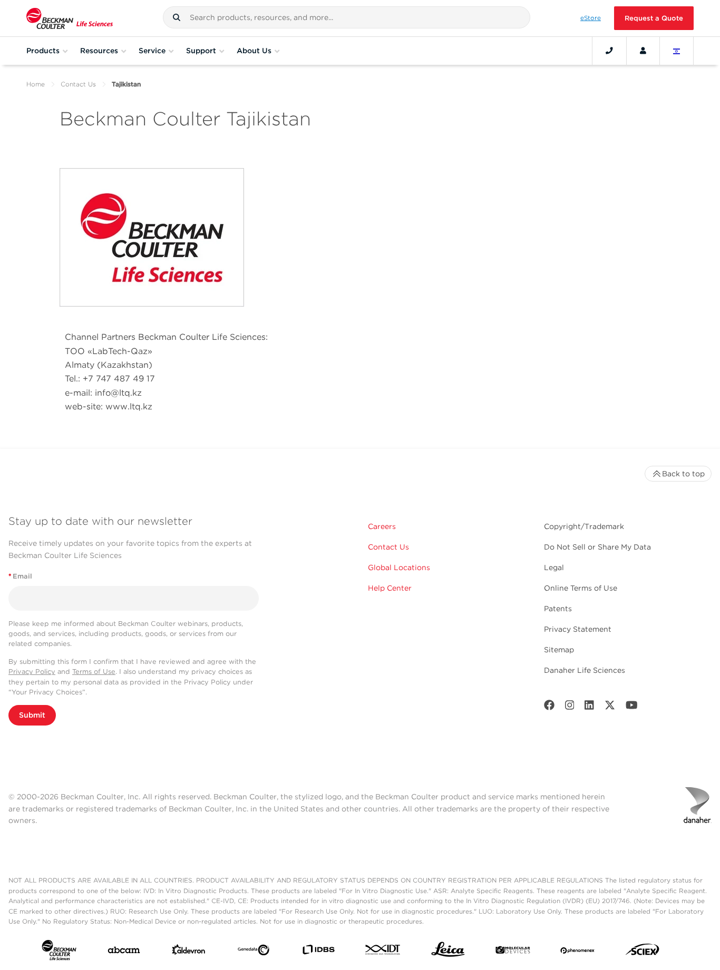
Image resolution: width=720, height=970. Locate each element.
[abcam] (124, 952)
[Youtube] (632, 707)
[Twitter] (610, 707)
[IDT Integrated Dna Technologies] (383, 952)
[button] (176, 17)
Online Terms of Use (580, 588)
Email (20, 576)
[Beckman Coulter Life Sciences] (69, 18)
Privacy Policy (31, 671)
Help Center (390, 588)
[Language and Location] (677, 50)
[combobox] (346, 17)
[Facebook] (549, 707)
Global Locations (399, 567)
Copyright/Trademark (584, 526)
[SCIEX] (642, 952)
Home (35, 84)
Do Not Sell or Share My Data (597, 547)
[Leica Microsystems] (448, 952)
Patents (558, 608)
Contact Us (78, 84)
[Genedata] (253, 952)
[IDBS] (318, 952)
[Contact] (609, 50)
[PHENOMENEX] (578, 952)
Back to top (683, 473)
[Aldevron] (189, 952)
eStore (590, 18)
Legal (554, 567)
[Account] (643, 50)
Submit (32, 715)
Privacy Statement (577, 629)
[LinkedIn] (589, 707)
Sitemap (559, 649)
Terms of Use (93, 671)
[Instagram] (570, 707)
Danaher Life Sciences (584, 670)
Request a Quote (654, 18)
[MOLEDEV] (513, 952)
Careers (382, 526)
